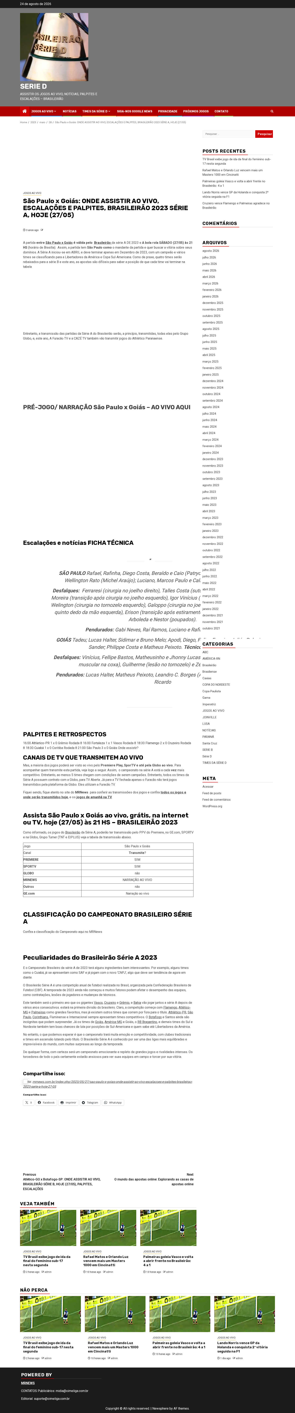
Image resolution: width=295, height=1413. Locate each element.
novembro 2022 (212, 544)
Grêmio (124, 1003)
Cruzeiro (174, 743)
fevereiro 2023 (212, 524)
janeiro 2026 (210, 296)
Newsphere (160, 1408)
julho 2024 (209, 413)
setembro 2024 (212, 400)
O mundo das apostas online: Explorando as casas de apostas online (153, 1179)
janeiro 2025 (210, 374)
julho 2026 (209, 257)
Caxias (206, 678)
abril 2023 (208, 511)
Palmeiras (38, 1012)
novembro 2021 (212, 622)
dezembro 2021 (212, 615)
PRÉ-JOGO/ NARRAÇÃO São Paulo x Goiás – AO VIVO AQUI (106, 407)
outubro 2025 (211, 316)
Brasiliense (209, 672)
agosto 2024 (210, 407)
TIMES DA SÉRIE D (94, 111)
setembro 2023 (212, 479)
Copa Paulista (211, 691)
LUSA (206, 724)
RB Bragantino (147, 1022)
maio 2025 (209, 348)
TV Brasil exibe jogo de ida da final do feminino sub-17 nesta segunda (46, 1261)
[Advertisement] (108, 158)
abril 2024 (208, 433)
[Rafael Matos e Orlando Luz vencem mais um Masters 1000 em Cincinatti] (108, 1228)
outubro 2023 (211, 472)
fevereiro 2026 (212, 290)
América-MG (113, 1022)
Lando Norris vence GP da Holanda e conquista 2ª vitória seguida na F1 (242, 1347)
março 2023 (210, 518)
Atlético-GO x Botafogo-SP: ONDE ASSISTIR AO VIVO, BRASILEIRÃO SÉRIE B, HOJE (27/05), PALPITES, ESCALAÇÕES (62, 1182)
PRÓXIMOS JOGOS (196, 111)
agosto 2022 (210, 563)
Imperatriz (209, 704)
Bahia (137, 1003)
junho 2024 (209, 420)
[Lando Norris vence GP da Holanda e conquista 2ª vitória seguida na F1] (244, 1314)
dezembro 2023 (212, 459)
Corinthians (40, 1017)
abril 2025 (208, 355)
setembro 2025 (212, 322)
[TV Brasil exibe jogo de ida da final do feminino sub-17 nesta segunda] (48, 1228)
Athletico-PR (41, 743)
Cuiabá (39, 748)
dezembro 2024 (212, 381)
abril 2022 (208, 589)
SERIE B (207, 750)
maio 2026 (209, 270)
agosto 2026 (210, 251)
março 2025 (210, 361)
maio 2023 (209, 505)
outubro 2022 (211, 550)
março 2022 (210, 596)
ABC (205, 652)
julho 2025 (209, 335)
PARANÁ (208, 737)
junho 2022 (209, 576)
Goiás (113, 748)
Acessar (208, 786)
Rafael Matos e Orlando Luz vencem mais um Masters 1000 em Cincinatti (106, 1261)
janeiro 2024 (210, 453)
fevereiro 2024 (212, 446)
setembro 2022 (212, 557)
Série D (207, 756)
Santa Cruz (209, 743)
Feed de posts (211, 793)
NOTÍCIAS (69, 111)
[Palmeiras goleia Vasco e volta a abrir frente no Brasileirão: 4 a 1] (168, 1228)
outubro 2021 (211, 628)
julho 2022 (209, 570)
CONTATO (221, 111)
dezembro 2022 (212, 537)
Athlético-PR (177, 1012)
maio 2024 (209, 426)
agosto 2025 (210, 329)
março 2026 (210, 283)
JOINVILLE (209, 717)
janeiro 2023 (210, 531)
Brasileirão (72, 832)
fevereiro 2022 (212, 602)
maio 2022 (209, 583)
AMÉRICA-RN (211, 659)
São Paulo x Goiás (59, 243)
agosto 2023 (210, 485)
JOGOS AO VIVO (42, 111)
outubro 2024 (211, 394)
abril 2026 (208, 277)
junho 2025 (209, 342)
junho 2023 (209, 498)
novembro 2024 (212, 387)
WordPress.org (212, 806)
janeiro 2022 (210, 609)
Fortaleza (98, 743)
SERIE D (33, 86)
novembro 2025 (212, 309)
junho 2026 (209, 264)
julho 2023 (209, 492)
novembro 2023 (212, 466)
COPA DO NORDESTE (216, 685)
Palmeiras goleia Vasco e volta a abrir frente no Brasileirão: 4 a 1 (168, 1261)
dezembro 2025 (212, 303)
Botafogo (155, 1017)
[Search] (272, 111)
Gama (206, 698)
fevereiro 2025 (212, 368)
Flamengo (152, 743)
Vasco (117, 743)
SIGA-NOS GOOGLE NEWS (134, 111)
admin (48, 1272)
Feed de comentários (216, 799)
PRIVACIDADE (167, 111)
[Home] (24, 111)
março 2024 (210, 439)
